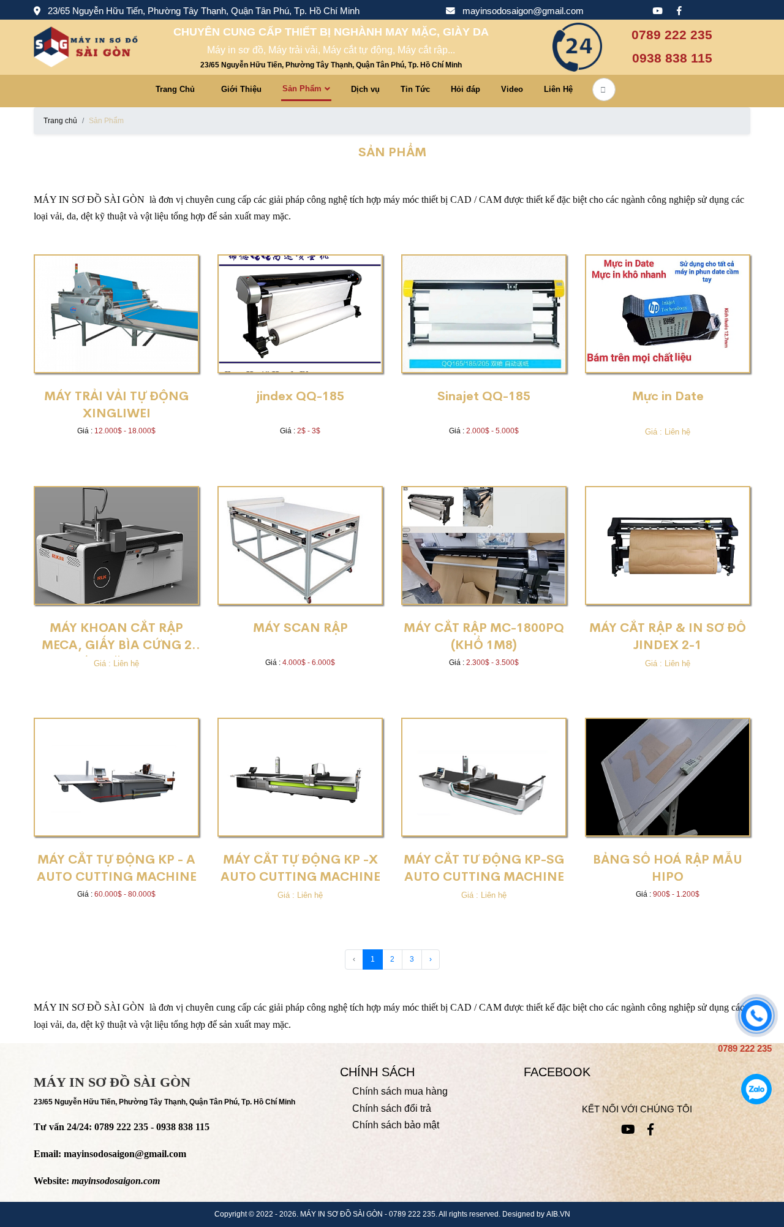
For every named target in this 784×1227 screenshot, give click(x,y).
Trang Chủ (175, 89)
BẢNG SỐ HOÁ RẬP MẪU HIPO (667, 868)
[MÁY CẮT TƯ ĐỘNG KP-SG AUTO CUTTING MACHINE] (484, 777)
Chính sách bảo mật (395, 1125)
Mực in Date (668, 396)
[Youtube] (657, 12)
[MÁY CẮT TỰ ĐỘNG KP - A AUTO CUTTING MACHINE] (116, 777)
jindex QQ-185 (300, 396)
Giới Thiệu (241, 89)
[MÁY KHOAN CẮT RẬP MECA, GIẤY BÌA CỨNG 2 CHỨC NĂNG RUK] (116, 545)
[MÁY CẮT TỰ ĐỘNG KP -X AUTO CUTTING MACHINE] (300, 777)
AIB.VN (558, 1214)
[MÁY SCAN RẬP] (300, 545)
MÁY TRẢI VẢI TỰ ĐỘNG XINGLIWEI (116, 405)
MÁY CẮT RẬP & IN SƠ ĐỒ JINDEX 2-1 (667, 636)
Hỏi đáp (465, 89)
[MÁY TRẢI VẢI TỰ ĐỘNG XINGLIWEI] (116, 313)
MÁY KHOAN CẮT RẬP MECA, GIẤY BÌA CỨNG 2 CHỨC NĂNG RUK (117, 638)
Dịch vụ (365, 89)
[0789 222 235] (756, 1015)
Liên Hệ (558, 89)
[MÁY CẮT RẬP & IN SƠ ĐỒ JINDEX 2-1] (667, 545)
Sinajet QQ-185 (483, 396)
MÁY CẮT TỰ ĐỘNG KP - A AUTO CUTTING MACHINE (117, 868)
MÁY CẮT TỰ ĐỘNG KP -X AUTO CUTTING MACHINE (300, 868)
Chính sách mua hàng (400, 1091)
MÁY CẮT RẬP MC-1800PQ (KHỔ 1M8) (484, 636)
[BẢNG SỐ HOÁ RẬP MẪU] (667, 777)
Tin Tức (415, 89)
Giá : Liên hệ (667, 431)
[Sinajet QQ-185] (484, 313)
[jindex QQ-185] (300, 313)
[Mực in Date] (667, 313)
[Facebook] (679, 12)
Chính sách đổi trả (391, 1108)
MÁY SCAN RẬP (300, 628)
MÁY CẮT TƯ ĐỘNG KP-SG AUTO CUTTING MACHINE (484, 868)
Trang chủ (60, 120)
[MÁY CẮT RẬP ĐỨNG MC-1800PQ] (484, 545)
